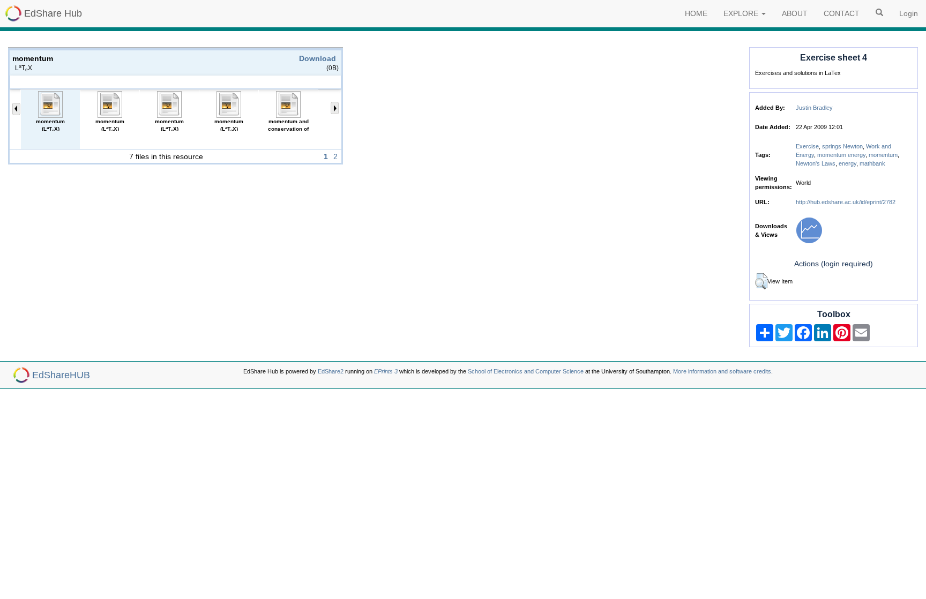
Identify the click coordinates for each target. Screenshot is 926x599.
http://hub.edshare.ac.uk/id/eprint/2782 (845, 202)
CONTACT (842, 13)
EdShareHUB (61, 375)
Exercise (807, 146)
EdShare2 (330, 371)
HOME (696, 13)
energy (847, 163)
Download (317, 58)
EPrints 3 (386, 371)
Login (908, 13)
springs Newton (842, 146)
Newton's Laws (815, 163)
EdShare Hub (53, 13)
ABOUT (795, 13)
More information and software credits (722, 371)
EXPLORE (741, 13)
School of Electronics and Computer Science (526, 371)
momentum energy (841, 155)
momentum (883, 155)
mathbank (872, 163)
